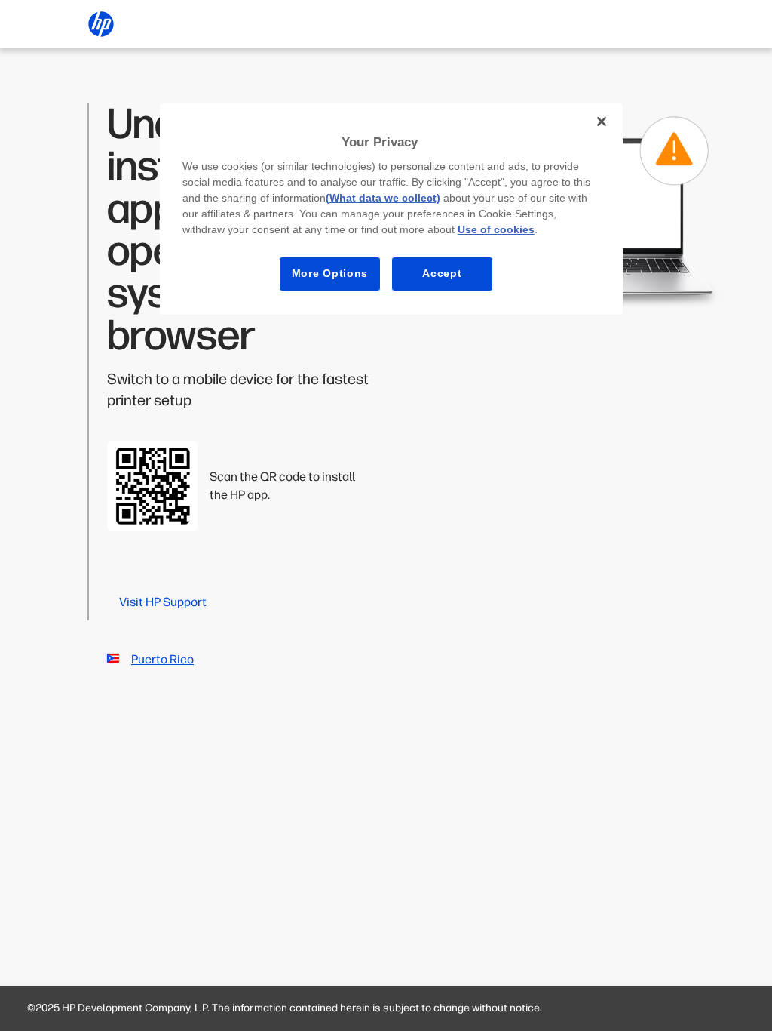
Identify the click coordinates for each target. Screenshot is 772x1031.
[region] (391, 209)
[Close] (601, 121)
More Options (330, 273)
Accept (441, 273)
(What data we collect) (383, 198)
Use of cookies (496, 229)
